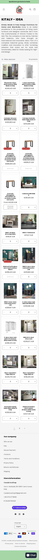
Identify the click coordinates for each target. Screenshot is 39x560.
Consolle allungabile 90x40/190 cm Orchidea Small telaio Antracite (29, 157)
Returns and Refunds (11, 467)
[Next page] (25, 428)
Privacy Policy (8, 463)
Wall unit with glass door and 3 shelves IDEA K (10, 268)
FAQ (5, 446)
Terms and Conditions (12, 459)
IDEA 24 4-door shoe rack (28, 338)
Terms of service (20, 543)
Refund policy (33, 540)
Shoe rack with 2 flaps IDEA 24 (10, 373)
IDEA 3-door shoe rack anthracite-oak (10, 303)
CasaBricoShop (11, 540)
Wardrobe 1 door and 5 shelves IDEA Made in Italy (10, 84)
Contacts (7, 454)
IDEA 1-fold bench (29, 232)
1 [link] (14, 428)
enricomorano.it (31, 531)
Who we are (8, 442)
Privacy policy (9, 543)
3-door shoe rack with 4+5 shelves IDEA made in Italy (10, 339)
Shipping (7, 471)
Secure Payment (10, 450)
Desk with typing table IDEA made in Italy (10, 408)
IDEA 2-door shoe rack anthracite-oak (29, 268)
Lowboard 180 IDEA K (28, 194)
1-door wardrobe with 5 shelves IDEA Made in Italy (28, 84)
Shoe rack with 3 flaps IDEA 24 (28, 373)
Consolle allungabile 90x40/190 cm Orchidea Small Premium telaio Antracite (10, 157)
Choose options (10, 207)
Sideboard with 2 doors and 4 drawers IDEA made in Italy (29, 409)
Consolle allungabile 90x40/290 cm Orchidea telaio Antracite (10, 197)
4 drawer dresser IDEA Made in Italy (10, 118)
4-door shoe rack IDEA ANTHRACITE (28, 302)
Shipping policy (31, 543)
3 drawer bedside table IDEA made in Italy (28, 119)
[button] (4, 9)
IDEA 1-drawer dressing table (10, 233)
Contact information (20, 546)
